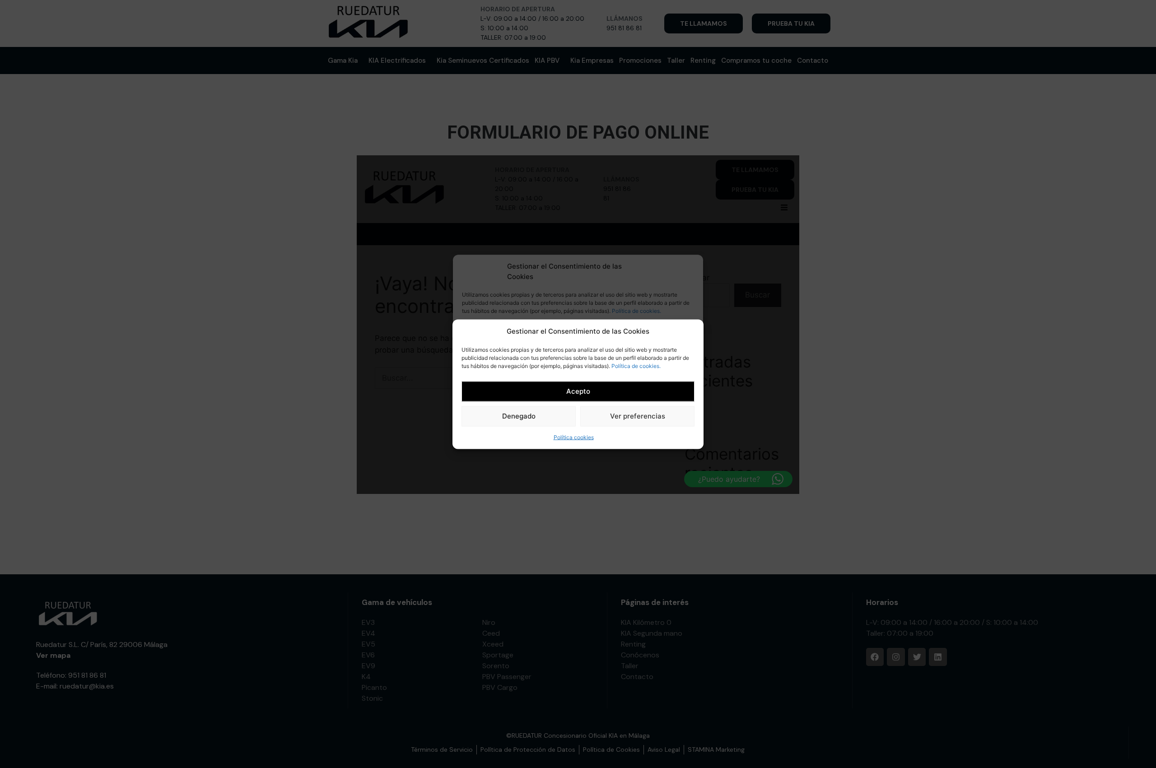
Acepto (578, 390)
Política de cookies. (636, 365)
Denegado (519, 415)
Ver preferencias (637, 415)
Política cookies (574, 436)
